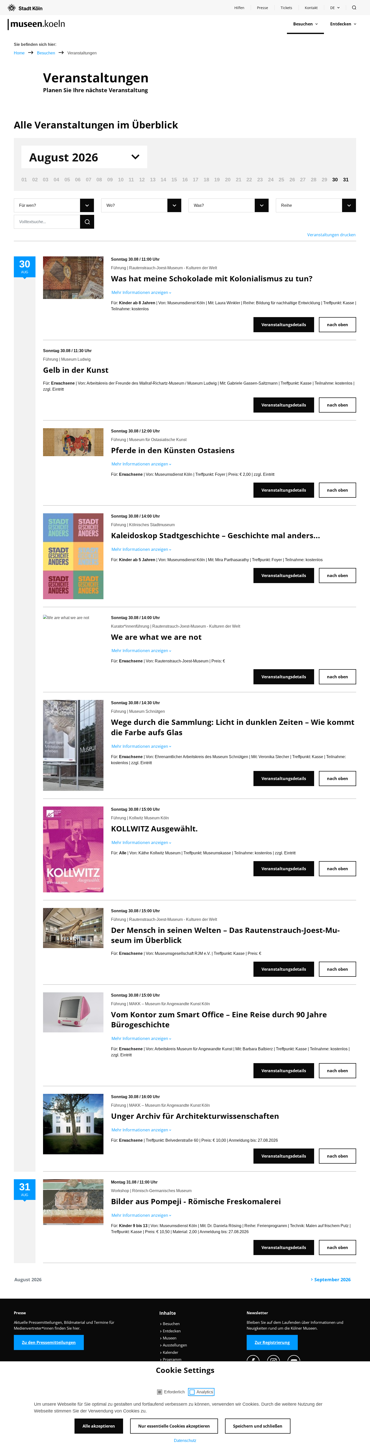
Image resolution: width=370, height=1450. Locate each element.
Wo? (110, 205)
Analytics (205, 1392)
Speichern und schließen (257, 1426)
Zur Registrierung (272, 1342)
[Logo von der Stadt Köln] (25, 7)
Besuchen (46, 53)
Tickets (286, 7)
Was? (199, 205)
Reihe (286, 205)
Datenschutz (185, 1440)
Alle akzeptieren (99, 1426)
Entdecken (171, 1330)
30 (335, 179)
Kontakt (311, 7)
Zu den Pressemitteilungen (49, 1342)
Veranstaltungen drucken (331, 235)
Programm (171, 1359)
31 (346, 179)
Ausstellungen (174, 1344)
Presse (262, 7)
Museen (169, 1337)
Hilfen (242, 9)
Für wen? (27, 205)
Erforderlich (174, 1392)
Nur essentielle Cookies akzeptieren (174, 1426)
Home (19, 53)
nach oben (337, 324)
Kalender (170, 1352)
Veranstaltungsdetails (284, 324)
